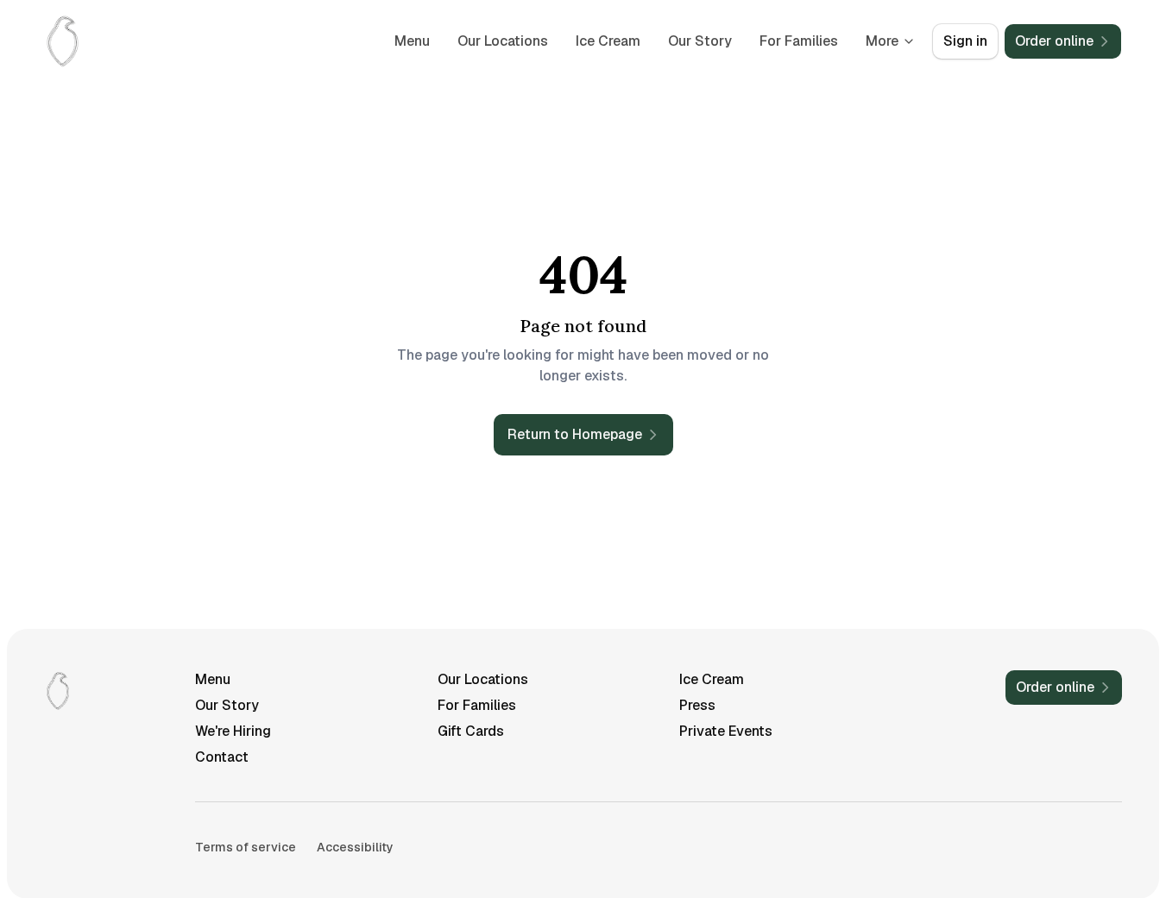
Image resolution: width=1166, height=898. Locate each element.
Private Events (725, 731)
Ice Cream (608, 41)
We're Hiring (233, 731)
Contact (222, 757)
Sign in (965, 41)
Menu (412, 41)
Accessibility (355, 847)
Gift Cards (471, 731)
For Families (798, 41)
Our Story (700, 41)
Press (697, 705)
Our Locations (502, 41)
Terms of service (245, 847)
